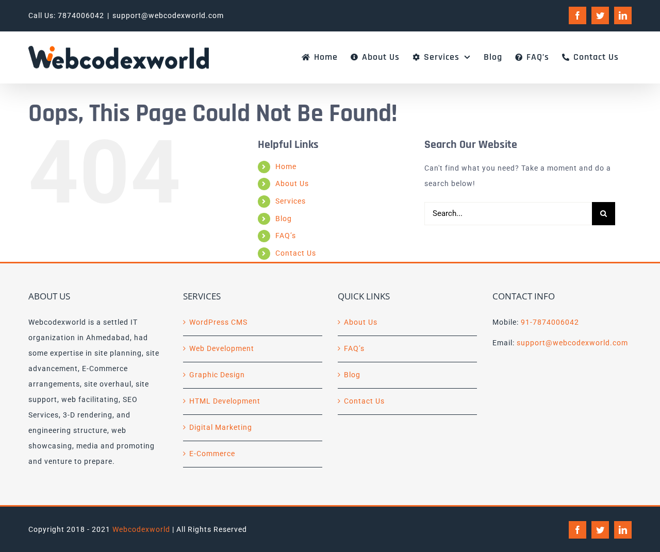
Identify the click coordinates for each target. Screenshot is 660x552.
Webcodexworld (141, 529)
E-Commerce (212, 453)
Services (290, 201)
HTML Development (224, 401)
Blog (283, 218)
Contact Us (295, 253)
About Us (292, 183)
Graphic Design (217, 375)
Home (285, 166)
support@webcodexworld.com (168, 15)
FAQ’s (285, 235)
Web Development (221, 348)
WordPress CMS (218, 322)
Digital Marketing (220, 427)
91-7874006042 (550, 322)
